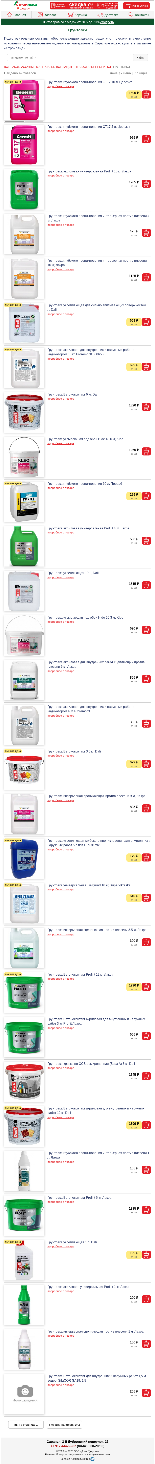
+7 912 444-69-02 (63, 1446)
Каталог (50, 15)
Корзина (81, 15)
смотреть (107, 22)
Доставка (111, 15)
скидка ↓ (143, 73)
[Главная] (25, 4)
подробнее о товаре (60, 86)
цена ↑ (115, 73)
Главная (20, 15)
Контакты (142, 15)
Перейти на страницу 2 (64, 1424)
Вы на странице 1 (26, 1424)
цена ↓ (128, 73)
